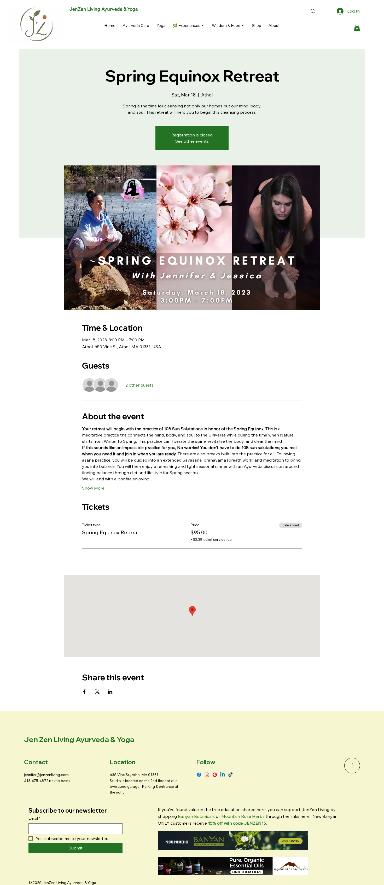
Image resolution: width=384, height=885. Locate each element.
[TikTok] (230, 775)
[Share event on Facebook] (84, 691)
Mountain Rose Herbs (243, 816)
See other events (192, 141)
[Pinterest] (215, 775)
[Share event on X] (97, 691)
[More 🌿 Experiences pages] (203, 25)
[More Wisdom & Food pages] (243, 25)
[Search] (312, 11)
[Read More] (352, 765)
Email (34, 818)
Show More (93, 488)
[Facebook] (199, 775)
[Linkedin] (222, 775)
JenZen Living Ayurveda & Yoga (103, 9)
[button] (357, 27)
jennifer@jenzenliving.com (46, 774)
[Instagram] (207, 775)
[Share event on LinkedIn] (110, 691)
